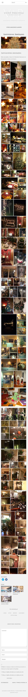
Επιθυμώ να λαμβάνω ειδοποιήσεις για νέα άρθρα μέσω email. (12, 675)
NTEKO (8, 27)
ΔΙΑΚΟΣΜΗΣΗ (13, 27)
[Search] (26, 2)
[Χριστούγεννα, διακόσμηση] (13, 43)
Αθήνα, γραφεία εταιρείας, (19, 682)
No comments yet (14, 609)
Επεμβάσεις (5, 682)
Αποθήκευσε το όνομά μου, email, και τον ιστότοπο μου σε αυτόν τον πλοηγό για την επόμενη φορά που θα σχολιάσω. (13, 667)
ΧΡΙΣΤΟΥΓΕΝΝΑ (14, 615)
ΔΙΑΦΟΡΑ (19, 27)
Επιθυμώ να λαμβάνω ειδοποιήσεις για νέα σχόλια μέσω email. (12, 672)
